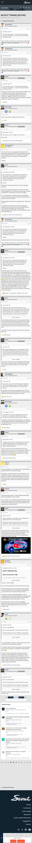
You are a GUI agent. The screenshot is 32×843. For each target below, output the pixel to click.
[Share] (27, 28)
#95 (30, 466)
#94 (30, 436)
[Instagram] (18, 830)
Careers (28, 824)
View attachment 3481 (10, 575)
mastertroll (8, 754)
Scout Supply (26, 811)
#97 (30, 512)
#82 (30, 52)
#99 (30, 622)
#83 (30, 80)
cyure (8, 713)
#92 (30, 378)
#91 (30, 343)
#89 (30, 254)
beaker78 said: (6, 625)
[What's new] (26, 8)
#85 (30, 129)
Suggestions (27, 821)
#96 (30, 493)
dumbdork (8, 719)
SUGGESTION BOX (16, 754)
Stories (28, 805)
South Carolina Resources (22, 818)
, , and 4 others (16, 293)
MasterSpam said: (7, 132)
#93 (30, 409)
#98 (30, 565)
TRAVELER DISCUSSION (18, 731)
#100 (29, 674)
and (7, 396)
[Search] (29, 8)
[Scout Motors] (27, 2)
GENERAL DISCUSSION (16, 719)
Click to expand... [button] (16, 317)
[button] (5, 8)
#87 (30, 169)
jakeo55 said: (6, 55)
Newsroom (27, 814)
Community (27, 808)
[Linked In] (26, 830)
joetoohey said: (6, 31)
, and (13, 140)
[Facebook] (22, 830)
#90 (30, 302)
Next (20, 697)
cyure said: (5, 347)
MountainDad (9, 731)
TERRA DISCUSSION (20, 709)
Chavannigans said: (7, 412)
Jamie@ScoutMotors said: (9, 568)
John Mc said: (6, 515)
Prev (11, 697)
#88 (30, 223)
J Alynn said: (5, 305)
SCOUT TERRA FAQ (11, 708)
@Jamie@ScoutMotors (16, 285)
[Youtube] (29, 830)
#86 (30, 149)
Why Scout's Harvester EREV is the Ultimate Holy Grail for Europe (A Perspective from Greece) (17, 740)
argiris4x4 (8, 743)
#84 (30, 114)
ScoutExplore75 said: (8, 172)
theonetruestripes (11, 746)
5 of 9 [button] (16, 697)
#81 (30, 28)
